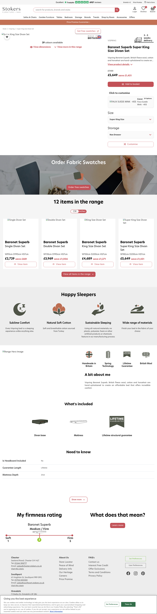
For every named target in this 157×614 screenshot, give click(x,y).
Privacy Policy (95, 576)
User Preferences (136, 565)
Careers (63, 576)
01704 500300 (21, 580)
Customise (132, 144)
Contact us (93, 562)
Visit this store (17, 569)
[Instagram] (135, 573)
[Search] (117, 10)
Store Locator (66, 562)
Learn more (117, 525)
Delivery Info (65, 569)
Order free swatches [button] (78, 187)
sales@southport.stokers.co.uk (30, 583)
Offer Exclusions (96, 569)
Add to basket (132, 84)
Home (5, 29)
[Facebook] (128, 573)
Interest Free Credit (98, 566)
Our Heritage (66, 572)
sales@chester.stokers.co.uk (29, 566)
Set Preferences (135, 559)
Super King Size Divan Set (25, 29)
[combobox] (131, 119)
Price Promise (66, 579)
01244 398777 (20, 563)
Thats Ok (128, 604)
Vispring (12, 29)
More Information (56, 611)
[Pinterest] (143, 573)
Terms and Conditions (99, 572)
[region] (78, 604)
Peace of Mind (66, 566)
